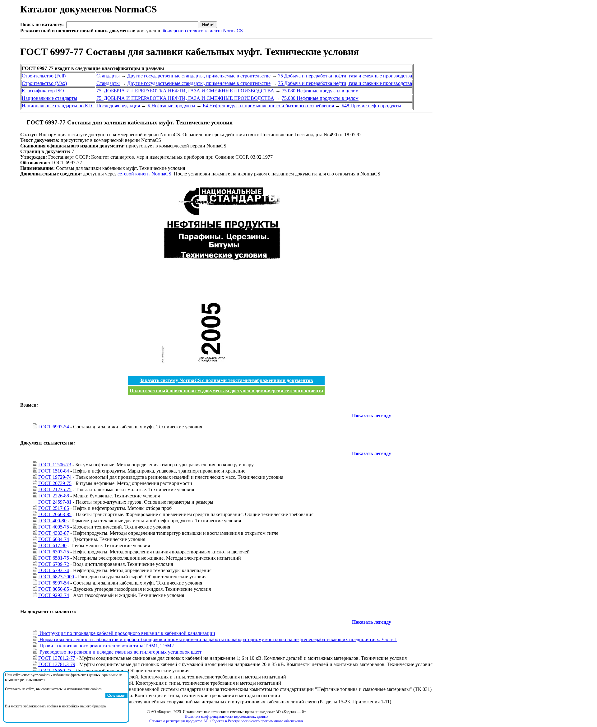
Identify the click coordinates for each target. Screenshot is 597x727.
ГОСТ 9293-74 (53, 595)
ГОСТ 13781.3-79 (56, 664)
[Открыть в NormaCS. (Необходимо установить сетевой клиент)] (22, 122)
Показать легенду (371, 415)
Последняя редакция (118, 105)
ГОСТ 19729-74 (55, 477)
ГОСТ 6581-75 (53, 558)
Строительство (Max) (44, 83)
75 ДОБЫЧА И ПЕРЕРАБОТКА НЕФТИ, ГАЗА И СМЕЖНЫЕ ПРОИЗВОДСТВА (185, 90)
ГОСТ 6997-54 (53, 426)
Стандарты (108, 75)
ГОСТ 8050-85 (53, 589)
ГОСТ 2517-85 (53, 508)
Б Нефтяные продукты (171, 105)
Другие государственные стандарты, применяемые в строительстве (199, 75)
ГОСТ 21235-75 (55, 489)
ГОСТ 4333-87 (53, 533)
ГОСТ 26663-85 (55, 514)
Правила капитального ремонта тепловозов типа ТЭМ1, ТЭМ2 (106, 645)
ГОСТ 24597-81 (55, 502)
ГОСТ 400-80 (52, 520)
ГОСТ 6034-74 (53, 539)
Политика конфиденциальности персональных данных (226, 716)
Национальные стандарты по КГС (58, 105)
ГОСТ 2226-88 (53, 495)
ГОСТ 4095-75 (53, 526)
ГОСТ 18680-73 (55, 670)
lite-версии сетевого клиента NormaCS (202, 30)
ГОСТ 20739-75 (55, 483)
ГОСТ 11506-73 (54, 464)
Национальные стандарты (49, 98)
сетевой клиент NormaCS (144, 173)
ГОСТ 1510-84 (53, 470)
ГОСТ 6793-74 (53, 570)
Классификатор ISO (43, 90)
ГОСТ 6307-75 (53, 551)
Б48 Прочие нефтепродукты (371, 105)
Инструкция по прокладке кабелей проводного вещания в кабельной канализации (126, 633)
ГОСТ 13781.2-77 (56, 658)
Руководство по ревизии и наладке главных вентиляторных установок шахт (119, 652)
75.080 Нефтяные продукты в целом (320, 90)
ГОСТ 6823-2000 (56, 576)
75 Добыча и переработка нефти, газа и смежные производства (345, 75)
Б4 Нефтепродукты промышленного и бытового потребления (268, 105)
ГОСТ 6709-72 (53, 564)
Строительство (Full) (44, 75)
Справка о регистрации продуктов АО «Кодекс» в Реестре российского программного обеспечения (226, 721)
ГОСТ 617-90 (52, 545)
